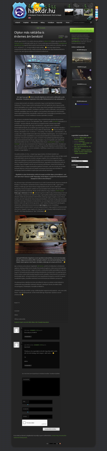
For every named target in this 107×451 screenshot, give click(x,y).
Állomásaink (34, 22)
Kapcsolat (59, 22)
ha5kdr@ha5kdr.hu (76, 41)
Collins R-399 (47, 41)
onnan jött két (51, 142)
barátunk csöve (18, 43)
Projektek (26, 22)
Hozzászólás (28, 336)
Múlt (36, 322)
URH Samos (40, 266)
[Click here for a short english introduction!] (29, 18)
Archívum (74, 167)
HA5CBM (61, 37)
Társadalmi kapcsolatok (43, 322)
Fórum (67, 22)
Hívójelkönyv (82, 141)
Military (43, 22)
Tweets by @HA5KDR (75, 126)
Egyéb (21, 322)
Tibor (75, 146)
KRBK (30, 322)
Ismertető (25, 322)
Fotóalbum (51, 22)
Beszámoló (17, 322)
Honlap (25, 416)
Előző (37, 27)
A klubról (17, 22)
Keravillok (55, 121)
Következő (43, 27)
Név (25, 402)
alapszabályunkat (75, 38)
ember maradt (60, 190)
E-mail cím (25, 409)
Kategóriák (74, 159)
